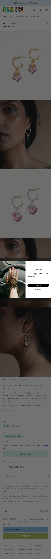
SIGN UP (38, 285)
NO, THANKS (38, 289)
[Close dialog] (49, 262)
